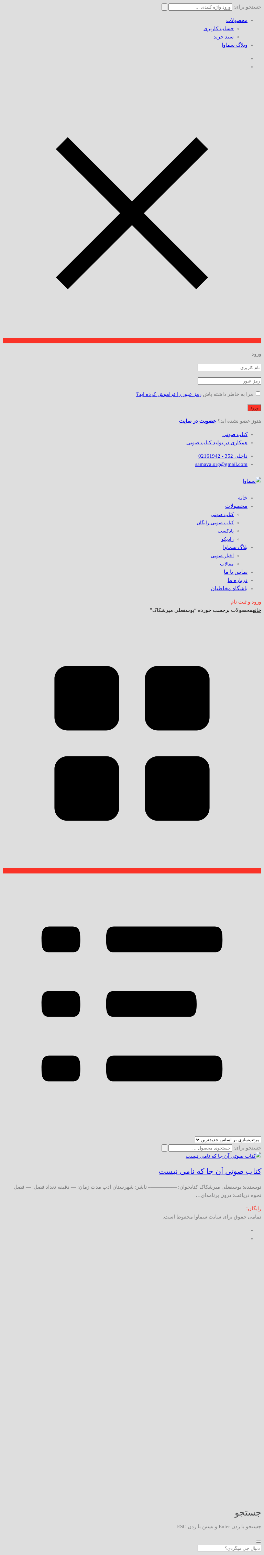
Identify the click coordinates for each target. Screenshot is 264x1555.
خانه (257, 610)
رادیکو (227, 539)
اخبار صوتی (222, 555)
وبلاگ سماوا (235, 45)
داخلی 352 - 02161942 (223, 456)
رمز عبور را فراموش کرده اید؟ (168, 394)
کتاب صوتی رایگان (215, 522)
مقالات (227, 564)
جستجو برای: (247, 1148)
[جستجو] (164, 1148)
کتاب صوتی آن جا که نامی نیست (210, 1171)
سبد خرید (223, 36)
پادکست (226, 531)
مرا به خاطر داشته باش (227, 394)
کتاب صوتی (235, 434)
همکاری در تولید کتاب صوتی (217, 442)
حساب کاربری (219, 28)
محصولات (237, 20)
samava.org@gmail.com (221, 464)
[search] (258, 1542)
